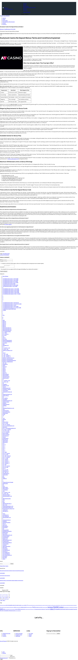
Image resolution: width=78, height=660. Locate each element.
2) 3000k (4, 310)
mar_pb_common (6, 466)
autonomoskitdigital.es (7, 341)
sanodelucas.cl (5, 515)
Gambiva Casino (5, 402)
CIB (3, 383)
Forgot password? (4, 658)
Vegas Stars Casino (4, 566)
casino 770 (26, 605)
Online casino (5, 487)
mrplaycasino (5, 474)
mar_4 (3, 447)
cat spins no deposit (48, 605)
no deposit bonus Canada (7, 482)
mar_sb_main (5, 469)
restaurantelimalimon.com (7, 506)
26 (5, 599)
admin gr (4, 325)
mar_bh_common (6, 453)
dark (15, 607)
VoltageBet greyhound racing (61, 609)
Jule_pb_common (6, 424)
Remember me (12, 658)
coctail (64, 605)
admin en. (4, 322)
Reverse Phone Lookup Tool (8, 508)
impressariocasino (6, 412)
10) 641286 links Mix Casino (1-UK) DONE (10, 288)
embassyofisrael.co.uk (7, 394)
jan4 (3, 420)
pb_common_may (6, 492)
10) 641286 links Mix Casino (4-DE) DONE (10, 292)
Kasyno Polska (5, 433)
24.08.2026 (2, 573)
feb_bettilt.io (5, 398)
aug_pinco (4, 339)
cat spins (43, 605)
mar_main (4, 464)
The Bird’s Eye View (6, 633)
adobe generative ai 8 (6, 330)
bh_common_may (6, 347)
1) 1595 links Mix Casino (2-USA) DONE (10, 285)
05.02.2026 (13, 29)
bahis (3, 344)
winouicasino (5, 548)
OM (3, 484)
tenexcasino (5, 527)
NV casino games (8, 224)
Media (30, 636)
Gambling (4, 403)
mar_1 (3, 443)
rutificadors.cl (5, 511)
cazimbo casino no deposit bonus (55, 605)
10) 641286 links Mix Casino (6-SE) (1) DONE (11, 293)
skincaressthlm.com (6, 517)
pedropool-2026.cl (6, 494)
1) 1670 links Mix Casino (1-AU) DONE (9, 286)
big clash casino (18, 605)
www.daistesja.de (6, 550)
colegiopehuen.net (6, 388)
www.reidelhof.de (6, 552)
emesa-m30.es (5, 395)
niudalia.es (4, 478)
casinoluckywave (5, 376)
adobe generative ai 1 (6, 327)
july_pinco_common (6, 429)
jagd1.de (4, 419)
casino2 (4, 369)
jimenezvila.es (5, 422)
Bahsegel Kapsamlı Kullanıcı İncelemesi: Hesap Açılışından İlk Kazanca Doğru (12, 570)
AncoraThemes (3, 641)
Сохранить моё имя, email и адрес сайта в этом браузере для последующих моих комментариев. (22, 263)
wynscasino (4, 556)
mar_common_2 (5, 462)
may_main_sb (5, 472)
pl (2, 497)
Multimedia (18, 636)
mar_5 (3, 448)
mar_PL (4, 468)
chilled (62, 605)
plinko (3, 499)
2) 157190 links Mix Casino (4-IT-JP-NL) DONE (11, 307)
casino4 (4, 371)
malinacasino (5, 442)
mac (4, 609)
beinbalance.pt (5, 345)
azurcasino (4, 342)
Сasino (3, 559)
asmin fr (4, 337)
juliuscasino (4, 427)
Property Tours (19, 634)
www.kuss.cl (4, 551)
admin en (4, 321)
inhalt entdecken (66, 607)
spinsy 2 (4, 523)
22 (9, 597)
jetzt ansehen (75, 607)
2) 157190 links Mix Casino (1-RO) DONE (10, 306)
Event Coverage (19, 633)
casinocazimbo (5, 375)
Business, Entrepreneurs (7, 359)
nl (2, 479)
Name (1, 259)
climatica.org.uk (5, 385)
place (19, 609)
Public (3, 502)
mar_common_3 (5, 463)
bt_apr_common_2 (6, 356)
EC (2, 393)
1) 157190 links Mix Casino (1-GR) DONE (10, 278)
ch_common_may (6, 380)
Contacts (4, 636)
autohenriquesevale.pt (7, 340)
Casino (3, 365)
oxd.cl (3, 491)
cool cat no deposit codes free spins (9, 607)
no (2, 481)
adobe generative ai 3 (6, 329)
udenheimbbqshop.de (7, 540)
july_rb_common (5, 432)
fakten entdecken (29, 607)
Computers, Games (6, 389)
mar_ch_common (6, 457)
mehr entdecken (7, 609)
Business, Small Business (5, 29)
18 (3, 597)
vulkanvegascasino (6, 546)
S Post (3, 513)
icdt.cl (3, 409)
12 (2, 296)
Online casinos (5, 488)
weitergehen (19, 610)
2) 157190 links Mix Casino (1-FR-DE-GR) (10, 302)
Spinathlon (4, 521)
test (3, 528)
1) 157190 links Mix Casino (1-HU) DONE (10, 280)
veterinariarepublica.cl (7, 542)
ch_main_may (5, 381)
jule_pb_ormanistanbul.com (8, 425)
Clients (30, 634)
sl (2, 518)
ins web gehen (71, 607)
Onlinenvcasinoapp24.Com (13, 159)
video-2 (52, 609)
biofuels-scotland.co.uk (7, 350)
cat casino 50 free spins (38, 605)
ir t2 (3, 415)
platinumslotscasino (6, 498)
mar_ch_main (5, 458)
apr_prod (4, 335)
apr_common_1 (5, 334)
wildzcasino (4, 547)
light (1, 609)
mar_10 (3, 444)
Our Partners (5, 489)
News (3, 477)
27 (6, 599)
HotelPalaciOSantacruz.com (8, 408)
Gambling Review (5, 404)
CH (3, 379)
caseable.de (5, 364)
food (33, 607)
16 (0, 597)
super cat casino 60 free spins (29, 609)
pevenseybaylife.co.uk (7, 496)
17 (2, 300)
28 (7, 599)
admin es (4, 324)
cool (65, 605)
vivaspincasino (5, 543)
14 (2, 299)
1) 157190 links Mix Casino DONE (8, 283)
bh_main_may (5, 349)
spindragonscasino (6, 522)
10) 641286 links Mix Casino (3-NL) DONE (10, 291)
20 (6, 597)
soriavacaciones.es (6, 520)
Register (4, 653)
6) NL (3, 315)
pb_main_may (5, 493)
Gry (3, 407)
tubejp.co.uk (5, 538)
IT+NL (3, 418)
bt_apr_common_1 (6, 355)
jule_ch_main (5, 423)
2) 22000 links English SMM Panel (9, 309)
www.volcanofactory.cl (7, 555)
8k (2, 317)
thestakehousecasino (7, 531)
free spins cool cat (38, 607)
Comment (2, 267)
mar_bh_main (5, 454)
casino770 (4, 373)
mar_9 (3, 450)
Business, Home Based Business (9, 360)
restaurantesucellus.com (7, 507)
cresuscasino (5, 390)
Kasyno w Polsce (5, 434)
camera (23, 605)
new (3, 476)
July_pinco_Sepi (5, 430)
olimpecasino (5, 483)
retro (24, 609)
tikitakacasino (5, 532)
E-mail (1, 261)
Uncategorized (5, 541)
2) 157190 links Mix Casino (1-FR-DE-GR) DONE (11, 304)
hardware (50, 607)
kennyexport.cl (5, 435)
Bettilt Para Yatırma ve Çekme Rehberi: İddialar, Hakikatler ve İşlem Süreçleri (11, 580)
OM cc (3, 486)
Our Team (31, 633)
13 (2, 297)
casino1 (3, 368)
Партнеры (4, 557)
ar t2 (3, 336)
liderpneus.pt (5, 439)
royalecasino (5, 510)
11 (2, 295)
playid (22, 609)
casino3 (4, 370)
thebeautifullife (5, 530)
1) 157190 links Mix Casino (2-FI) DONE (10, 281)
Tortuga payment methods (39, 609)
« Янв (1, 600)
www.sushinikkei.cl (6, 553)
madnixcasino (5, 440)
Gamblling (4, 405)
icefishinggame (5, 410)
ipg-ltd (3, 414)
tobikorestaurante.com (7, 535)
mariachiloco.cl (5, 471)
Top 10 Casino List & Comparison (5, 575)
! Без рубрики (5, 276)
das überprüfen (18, 607)
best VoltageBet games (10, 605)
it (2, 417)
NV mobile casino (6, 253)
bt (2, 351)
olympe (16, 609)
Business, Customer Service (8, 358)
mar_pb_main (5, 467)
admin (3, 320)
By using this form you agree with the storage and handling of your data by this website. (19, 269)
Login (3, 651)
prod (3, 501)
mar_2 (3, 445)
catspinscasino (5, 378)
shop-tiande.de (5, 516)
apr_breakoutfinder (6, 331)
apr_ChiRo (4, 332)
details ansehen (24, 607)
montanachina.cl (5, 473)
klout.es (4, 437)
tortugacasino (5, 537)
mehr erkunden (12, 609)
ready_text (4, 505)
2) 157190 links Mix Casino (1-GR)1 (9, 305)
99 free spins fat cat (3, 605)
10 (2, 287)
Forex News (4, 399)
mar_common (5, 459)
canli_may (4, 363)
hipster (56, 607)
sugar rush (4, 525)
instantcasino (5, 413)
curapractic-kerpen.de (7, 391)
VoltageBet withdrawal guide (9, 610)
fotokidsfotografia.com (7, 400)
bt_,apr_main (5, 354)
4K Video (4, 634)
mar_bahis (4, 452)
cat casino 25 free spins (31, 605)
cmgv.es (4, 386)
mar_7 (3, 449)
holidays (61, 607)
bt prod (3, 353)
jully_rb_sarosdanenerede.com (9, 428)
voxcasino (4, 545)
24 (2, 599)
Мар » (4, 600)
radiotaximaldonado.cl (6, 503)
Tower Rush (47, 609)
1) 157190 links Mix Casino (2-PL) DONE (10, 282)
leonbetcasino (5, 438)
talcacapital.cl (5, 526)
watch (16, 610)
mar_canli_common (6, 456)
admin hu (4, 326)
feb (3, 396)
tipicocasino (4, 533)
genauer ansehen (44, 607)
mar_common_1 (5, 461)
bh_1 (3, 346)
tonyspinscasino (5, 536)
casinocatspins (5, 374)
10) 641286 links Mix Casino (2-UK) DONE (10, 290)
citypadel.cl (4, 384)
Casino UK (4, 366)
